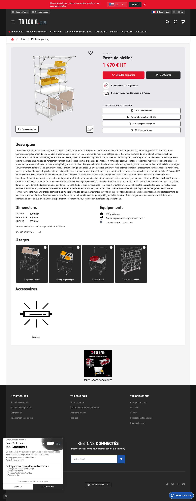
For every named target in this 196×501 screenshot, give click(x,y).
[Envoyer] (121, 459)
